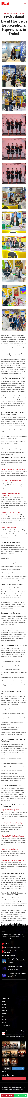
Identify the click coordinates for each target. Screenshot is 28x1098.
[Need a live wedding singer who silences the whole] (22, 1045)
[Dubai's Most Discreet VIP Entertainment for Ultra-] (6, 1062)
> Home (3, 1001)
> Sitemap (4, 1022)
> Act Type (4, 1007)
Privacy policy (9, 1085)
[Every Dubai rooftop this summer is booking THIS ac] (14, 1053)
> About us (4, 1004)
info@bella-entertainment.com (10, 943)
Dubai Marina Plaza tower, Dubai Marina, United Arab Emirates (14, 951)
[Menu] (25, 3)
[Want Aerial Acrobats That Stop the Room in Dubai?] (14, 1062)
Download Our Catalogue (15, 1078)
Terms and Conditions (18, 1085)
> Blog (3, 1016)
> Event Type (4, 1010)
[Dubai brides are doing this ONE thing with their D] (22, 1053)
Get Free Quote (7, 1095)
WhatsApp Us (22, 1095)
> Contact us (4, 1013)
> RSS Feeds (4, 1019)
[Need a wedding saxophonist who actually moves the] (14, 1045)
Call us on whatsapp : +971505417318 (12, 947)
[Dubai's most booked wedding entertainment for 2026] (6, 1053)
